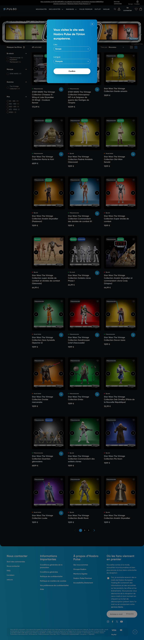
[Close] (92, 24)
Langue (57, 57)
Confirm (72, 71)
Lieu (55, 44)
